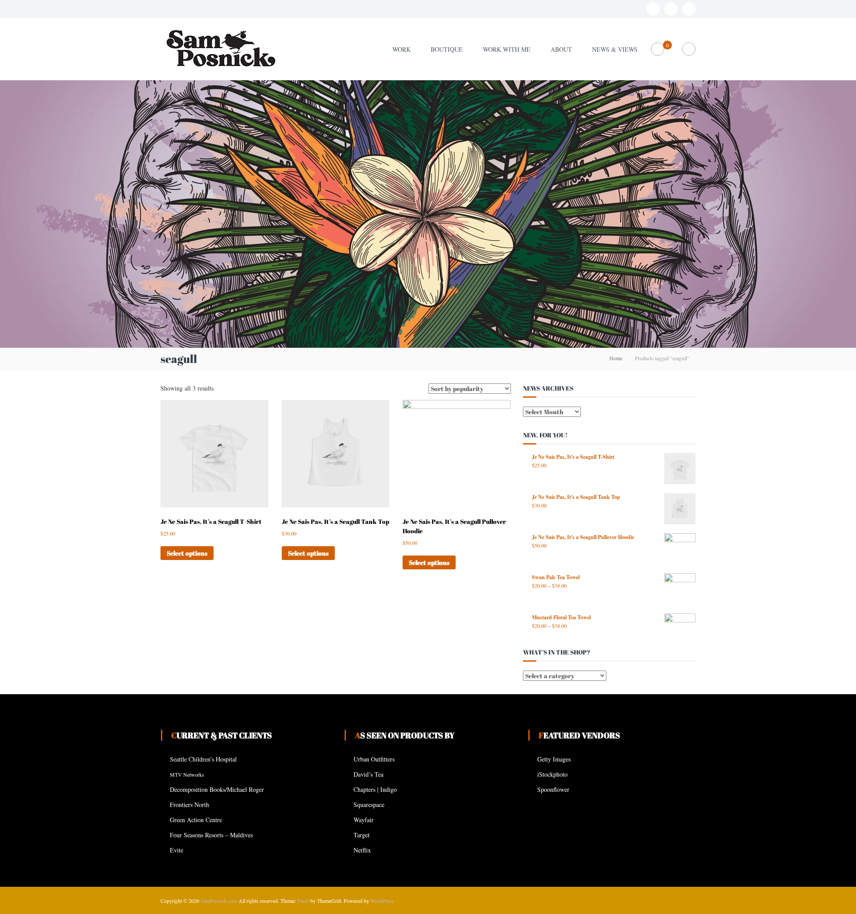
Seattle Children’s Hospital (203, 759)
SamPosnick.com (219, 900)
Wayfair (364, 819)
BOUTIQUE (447, 49)
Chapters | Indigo (375, 789)
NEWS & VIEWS (615, 49)
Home (615, 358)
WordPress (382, 900)
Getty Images (554, 759)
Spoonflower (553, 789)
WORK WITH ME (507, 49)
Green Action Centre (196, 819)
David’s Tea (368, 774)
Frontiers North (189, 804)
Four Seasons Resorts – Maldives (211, 835)
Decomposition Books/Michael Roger (217, 789)
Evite (176, 850)
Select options (187, 553)
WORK (401, 49)
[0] (657, 49)
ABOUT (561, 49)
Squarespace (369, 804)
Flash (303, 900)
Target (362, 835)
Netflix (362, 850)
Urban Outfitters (374, 759)
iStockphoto (552, 774)
